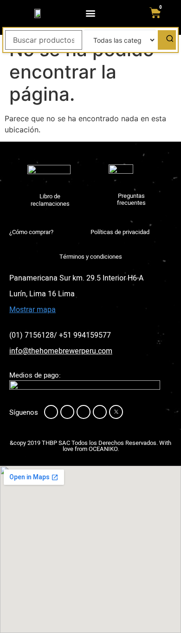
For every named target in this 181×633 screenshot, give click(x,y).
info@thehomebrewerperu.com (60, 351)
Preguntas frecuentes (131, 199)
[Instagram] (67, 412)
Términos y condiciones (90, 256)
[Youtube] (83, 412)
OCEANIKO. (104, 448)
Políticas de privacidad (119, 232)
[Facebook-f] (51, 412)
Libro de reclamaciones (50, 200)
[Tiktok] (100, 412)
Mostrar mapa (32, 309)
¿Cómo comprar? (31, 232)
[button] (90, 12)
